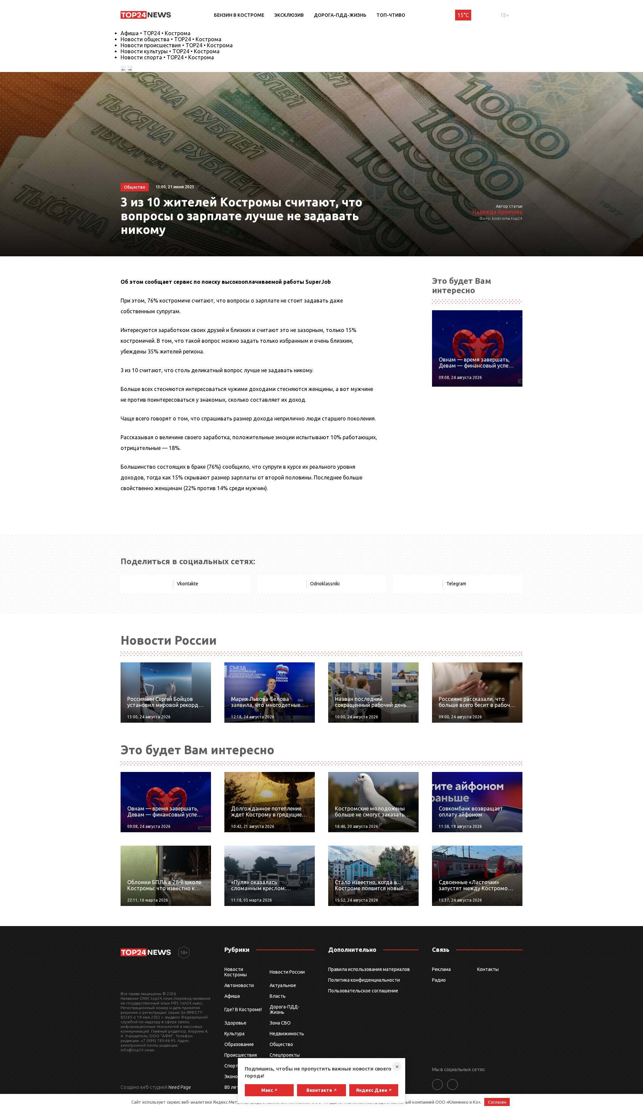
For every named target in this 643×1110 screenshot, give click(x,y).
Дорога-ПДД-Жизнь (340, 15)
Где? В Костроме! (243, 1009)
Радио (439, 980)
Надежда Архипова (497, 212)
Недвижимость (287, 1033)
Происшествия (240, 1055)
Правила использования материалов (369, 969)
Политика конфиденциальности (364, 980)
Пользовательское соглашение (363, 990)
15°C (463, 15)
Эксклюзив (289, 15)
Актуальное (283, 985)
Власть (278, 996)
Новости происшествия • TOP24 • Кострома (177, 45)
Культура (234, 1033)
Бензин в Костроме (239, 15)
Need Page (179, 1087)
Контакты (488, 969)
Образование (239, 1044)
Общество (281, 1044)
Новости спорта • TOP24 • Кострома (167, 57)
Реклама (441, 969)
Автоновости (239, 985)
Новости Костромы (235, 972)
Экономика (236, 1076)
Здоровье (235, 1023)
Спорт (231, 1065)
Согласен (497, 1102)
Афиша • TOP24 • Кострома (156, 33)
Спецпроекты (285, 1055)
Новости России (287, 972)
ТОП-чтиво (390, 15)
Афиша (232, 996)
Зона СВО (280, 1023)
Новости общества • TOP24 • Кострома (171, 39)
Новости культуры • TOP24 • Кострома (170, 51)
